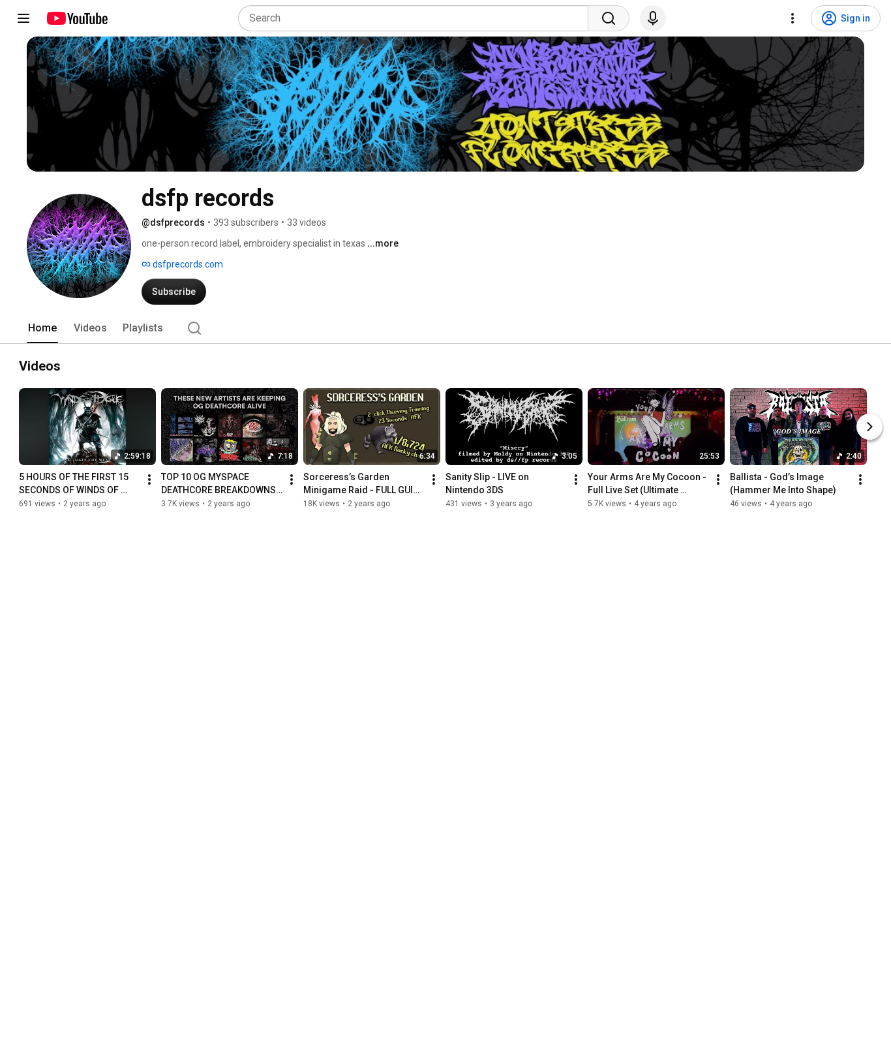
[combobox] (417, 18)
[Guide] (23, 18)
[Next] (869, 427)
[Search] (608, 18)
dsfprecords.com (187, 264)
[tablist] (445, 328)
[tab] (42, 328)
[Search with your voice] (653, 18)
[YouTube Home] (77, 18)
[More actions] (149, 479)
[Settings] (792, 18)
